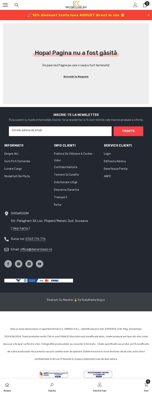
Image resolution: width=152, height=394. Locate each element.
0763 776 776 (36, 239)
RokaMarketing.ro (93, 300)
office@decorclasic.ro (36, 249)
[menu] (5, 5)
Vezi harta (20, 228)
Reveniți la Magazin (76, 76)
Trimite (128, 131)
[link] (52, 386)
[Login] (135, 5)
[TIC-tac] (29, 264)
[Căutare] (16, 5)
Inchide (148, 15)
